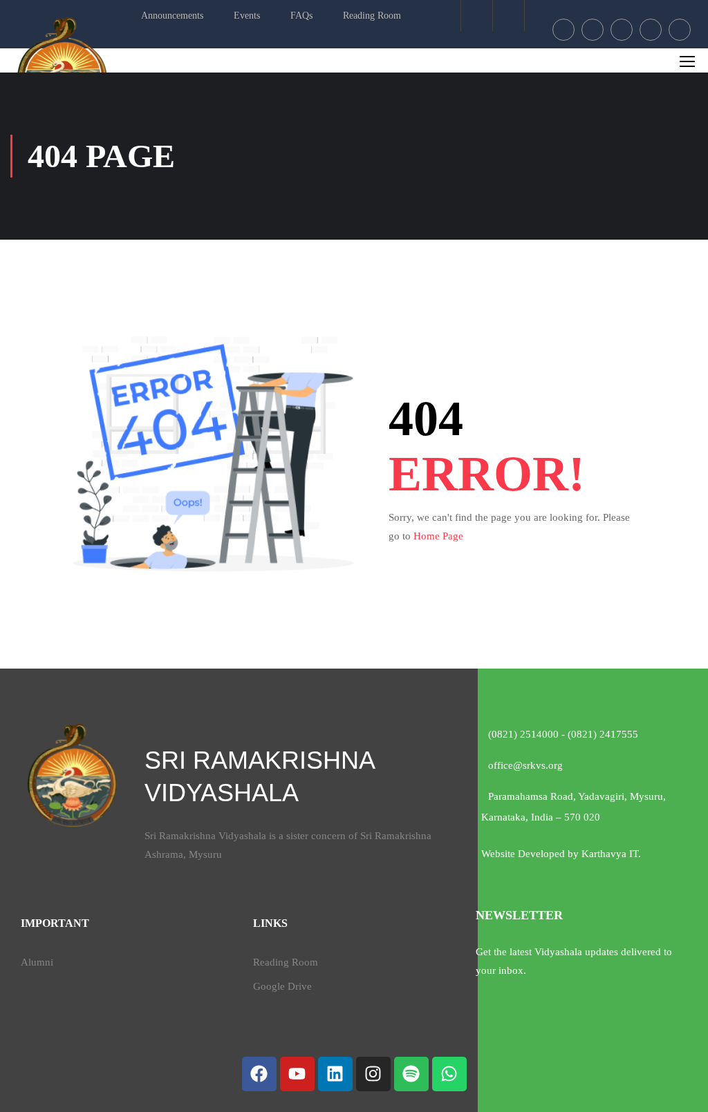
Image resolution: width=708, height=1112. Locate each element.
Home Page (438, 535)
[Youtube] (297, 1074)
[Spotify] (411, 1074)
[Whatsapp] (449, 1074)
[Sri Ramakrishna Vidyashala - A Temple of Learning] (68, 69)
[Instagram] (373, 1074)
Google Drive (282, 986)
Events (247, 15)
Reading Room (372, 15)
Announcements (172, 15)
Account (508, 15)
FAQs (301, 15)
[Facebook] (259, 1074)
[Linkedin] (335, 1074)
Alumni (37, 962)
